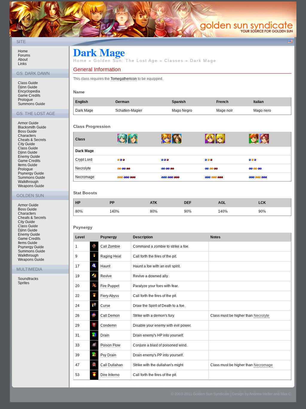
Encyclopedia (29, 91)
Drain (104, 335)
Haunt (105, 266)
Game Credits (29, 95)
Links (22, 64)
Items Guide (27, 165)
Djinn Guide (27, 87)
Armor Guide (28, 123)
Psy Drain (108, 355)
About (22, 59)
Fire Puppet (109, 286)
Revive (106, 276)
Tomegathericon (124, 79)
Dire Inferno (110, 375)
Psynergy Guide (31, 173)
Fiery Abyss (109, 296)
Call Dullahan (111, 365)
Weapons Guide (31, 186)
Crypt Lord (83, 159)
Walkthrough (28, 182)
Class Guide (28, 83)
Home (23, 51)
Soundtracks (28, 279)
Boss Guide (27, 131)
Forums (24, 55)
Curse (105, 306)
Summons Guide (31, 104)
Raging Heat (110, 256)
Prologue (25, 100)
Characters (27, 136)
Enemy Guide (29, 156)
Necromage (84, 177)
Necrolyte (83, 168)
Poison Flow (110, 345)
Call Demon (110, 315)
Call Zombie (110, 246)
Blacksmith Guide (32, 127)
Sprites (23, 283)
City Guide (26, 144)
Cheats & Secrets (32, 140)
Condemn (108, 325)
